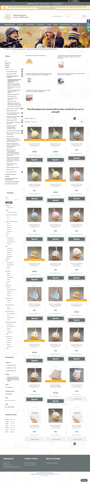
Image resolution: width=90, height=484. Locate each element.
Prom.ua (51, 472)
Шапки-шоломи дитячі (12, 94)
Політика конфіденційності (53, 474)
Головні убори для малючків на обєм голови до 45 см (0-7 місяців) (14, 81)
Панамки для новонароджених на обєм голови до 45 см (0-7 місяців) (38, 91)
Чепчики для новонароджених (35, 55)
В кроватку (20, 24)
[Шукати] (84, 16)
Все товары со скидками (30, 463)
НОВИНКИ (55, 24)
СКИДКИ (49, 24)
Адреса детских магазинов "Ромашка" (12, 466)
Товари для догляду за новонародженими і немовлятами (12, 127)
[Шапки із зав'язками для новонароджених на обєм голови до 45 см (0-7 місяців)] (29, 81)
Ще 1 (8, 334)
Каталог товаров (9, 69)
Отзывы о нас (7, 463)
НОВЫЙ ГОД (8, 63)
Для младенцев (30, 24)
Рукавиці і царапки (11, 110)
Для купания (40, 24)
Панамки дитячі (10, 101)
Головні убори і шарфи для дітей (18, 49)
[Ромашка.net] (8, 16)
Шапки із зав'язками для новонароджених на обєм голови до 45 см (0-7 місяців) (39, 74)
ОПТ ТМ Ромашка (10, 71)
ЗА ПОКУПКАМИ (57, 3)
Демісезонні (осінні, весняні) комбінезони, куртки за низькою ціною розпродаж (14, 140)
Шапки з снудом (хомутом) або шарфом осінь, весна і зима (14, 91)
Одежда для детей (9, 24)
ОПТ (6, 61)
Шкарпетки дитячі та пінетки (13, 108)
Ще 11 (8, 233)
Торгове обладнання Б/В (12, 167)
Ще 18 (8, 258)
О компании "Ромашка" (10, 174)
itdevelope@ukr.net (11, 400)
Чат (85, 480)
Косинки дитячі (10, 96)
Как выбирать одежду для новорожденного (11, 179)
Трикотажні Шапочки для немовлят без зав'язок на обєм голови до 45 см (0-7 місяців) (69, 57)
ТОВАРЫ (7, 49)
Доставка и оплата (65, 24)
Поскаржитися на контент (42, 474)
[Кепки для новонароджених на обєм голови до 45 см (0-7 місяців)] (60, 81)
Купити (34, 160)
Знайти (9, 202)
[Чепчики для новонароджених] (29, 61)
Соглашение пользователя (11, 183)
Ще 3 (8, 283)
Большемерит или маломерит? (12, 181)
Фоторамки (9, 136)
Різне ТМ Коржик (10, 171)
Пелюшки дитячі (10, 120)
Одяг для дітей (10, 73)
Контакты (74, 24)
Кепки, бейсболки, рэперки (13, 106)
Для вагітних (9, 169)
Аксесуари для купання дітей (13, 130)
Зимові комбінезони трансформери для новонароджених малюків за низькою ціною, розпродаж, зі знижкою (13, 152)
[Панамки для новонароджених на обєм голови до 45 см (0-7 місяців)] (29, 97)
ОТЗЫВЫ (7, 176)
